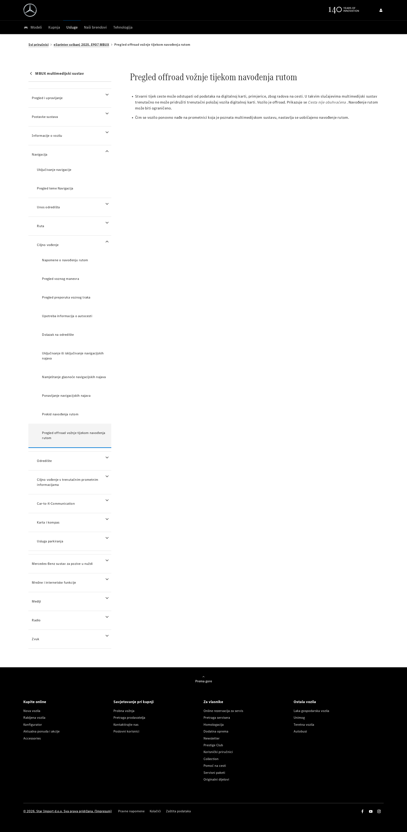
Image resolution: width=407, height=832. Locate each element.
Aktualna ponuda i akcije (41, 731)
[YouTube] (370, 811)
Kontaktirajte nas (125, 724)
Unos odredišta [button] (48, 207)
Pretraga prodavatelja (129, 717)
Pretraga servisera (217, 717)
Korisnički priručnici (218, 752)
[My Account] (381, 10)
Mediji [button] (36, 601)
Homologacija (214, 724)
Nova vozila (31, 711)
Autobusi (300, 731)
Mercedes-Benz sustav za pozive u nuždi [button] (62, 563)
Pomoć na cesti (215, 765)
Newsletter (212, 738)
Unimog (299, 717)
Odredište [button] (44, 461)
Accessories (32, 738)
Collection (211, 759)
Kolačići (155, 811)
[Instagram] (379, 811)
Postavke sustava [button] (45, 117)
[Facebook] (362, 811)
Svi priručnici (38, 44)
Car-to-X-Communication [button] (56, 503)
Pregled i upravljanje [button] (47, 98)
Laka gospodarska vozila (311, 711)
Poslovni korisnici (126, 731)
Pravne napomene (131, 811)
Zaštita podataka (178, 811)
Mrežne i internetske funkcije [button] (54, 582)
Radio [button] (36, 620)
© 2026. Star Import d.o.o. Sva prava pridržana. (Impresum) (67, 811)
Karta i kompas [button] (48, 522)
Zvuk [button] (35, 639)
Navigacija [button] (39, 154)
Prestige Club (213, 745)
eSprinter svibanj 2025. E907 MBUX (81, 44)
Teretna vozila (304, 724)
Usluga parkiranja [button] (50, 541)
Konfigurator (32, 724)
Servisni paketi (214, 772)
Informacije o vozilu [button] (47, 135)
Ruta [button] (40, 226)
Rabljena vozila (34, 717)
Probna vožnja (123, 711)
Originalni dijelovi (216, 779)
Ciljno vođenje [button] (48, 245)
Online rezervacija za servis (223, 711)
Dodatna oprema (216, 731)
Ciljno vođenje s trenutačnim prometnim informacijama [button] (67, 482)
